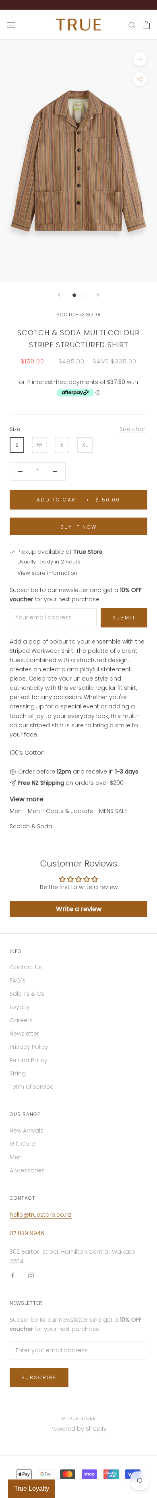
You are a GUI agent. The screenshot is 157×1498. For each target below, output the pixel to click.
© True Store (79, 1418)
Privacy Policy (29, 1047)
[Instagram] (31, 1275)
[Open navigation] (11, 25)
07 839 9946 (27, 1233)
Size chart (133, 429)
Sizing (18, 1073)
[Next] (98, 295)
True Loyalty (31, 1488)
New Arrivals (26, 1131)
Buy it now (78, 527)
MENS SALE (113, 811)
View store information (47, 573)
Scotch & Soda (78, 314)
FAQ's (17, 980)
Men (16, 811)
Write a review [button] (78, 909)
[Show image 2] (83, 295)
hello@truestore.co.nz (41, 1215)
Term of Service (32, 1087)
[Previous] (59, 295)
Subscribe (39, 1377)
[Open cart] (146, 25)
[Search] (132, 24)
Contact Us (26, 967)
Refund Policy (29, 1060)
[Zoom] (140, 59)
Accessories (27, 1170)
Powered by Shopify (78, 1429)
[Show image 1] (74, 295)
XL (85, 445)
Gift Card (22, 1144)
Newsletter (24, 1034)
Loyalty (20, 1007)
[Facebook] (12, 1275)
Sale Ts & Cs (27, 994)
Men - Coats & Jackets (60, 811)
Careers (21, 1020)
